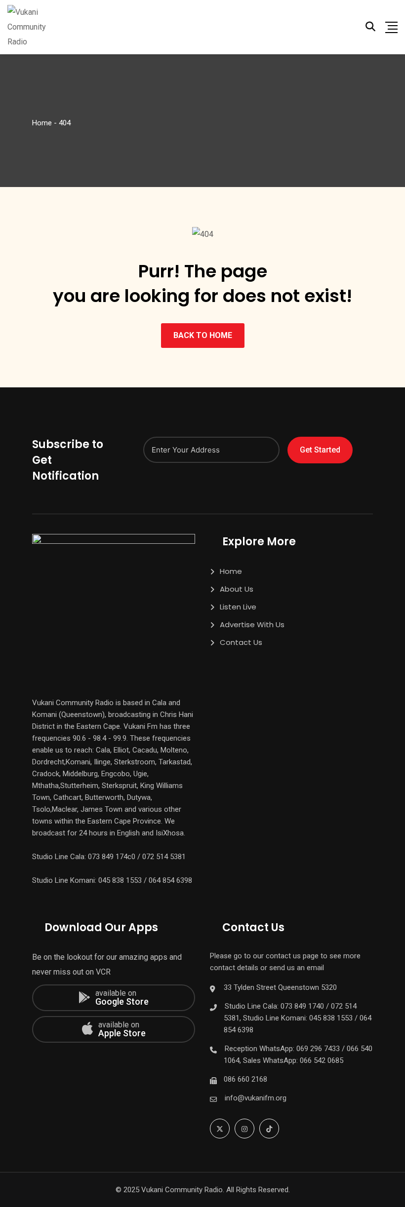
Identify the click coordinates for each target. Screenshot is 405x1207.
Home (231, 571)
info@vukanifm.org (255, 1098)
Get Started (320, 449)
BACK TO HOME (202, 335)
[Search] (370, 27)
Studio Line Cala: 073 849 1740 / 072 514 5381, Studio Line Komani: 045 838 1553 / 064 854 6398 (297, 1018)
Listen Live (238, 607)
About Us (236, 589)
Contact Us (241, 642)
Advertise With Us (252, 624)
